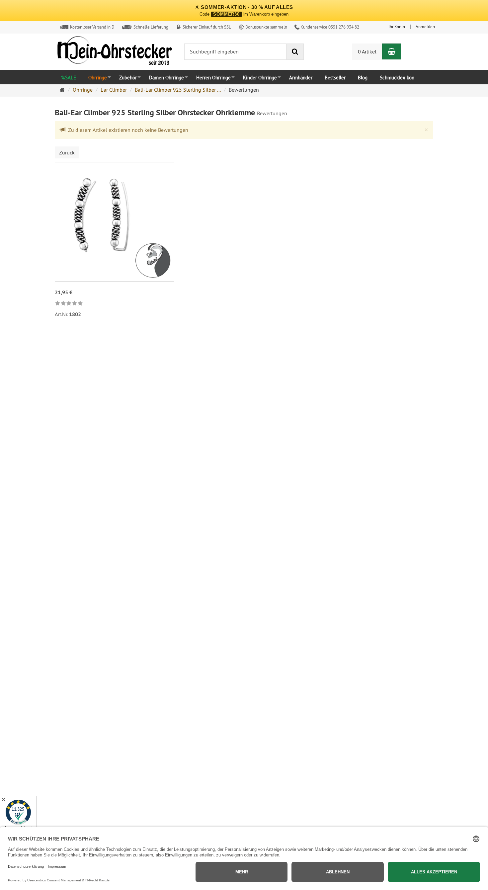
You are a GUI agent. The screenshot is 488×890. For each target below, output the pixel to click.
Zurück (67, 152)
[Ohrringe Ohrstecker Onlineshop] (114, 52)
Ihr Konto (396, 26)
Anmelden (425, 26)
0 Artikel (367, 51)
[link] (69, 304)
